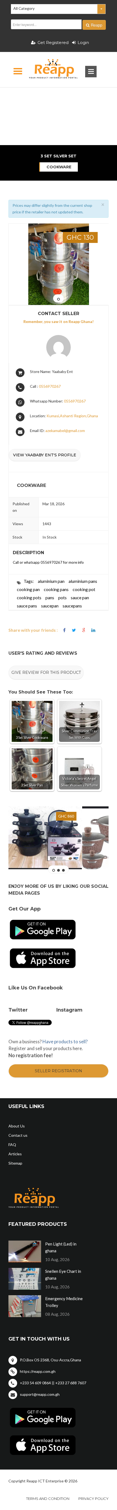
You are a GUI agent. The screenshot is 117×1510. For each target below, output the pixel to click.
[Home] (48, 69)
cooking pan (28, 589)
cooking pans (56, 589)
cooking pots (29, 597)
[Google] (83, 630)
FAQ (12, 1144)
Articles (15, 1153)
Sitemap (15, 1163)
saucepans (72, 605)
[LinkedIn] (93, 630)
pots (62, 597)
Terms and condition (47, 1498)
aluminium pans (83, 581)
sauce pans (27, 605)
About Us (16, 1126)
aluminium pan (51, 581)
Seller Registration (58, 1070)
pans (49, 597)
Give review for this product (46, 672)
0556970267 (50, 386)
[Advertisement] (58, 97)
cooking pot (84, 589)
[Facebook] (64, 630)
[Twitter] (74, 630)
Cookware (59, 166)
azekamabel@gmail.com (65, 430)
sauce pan (80, 597)
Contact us (17, 1135)
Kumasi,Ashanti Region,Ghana (72, 415)
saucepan (50, 605)
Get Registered (53, 42)
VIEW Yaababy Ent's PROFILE (44, 455)
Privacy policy (93, 1498)
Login (83, 42)
